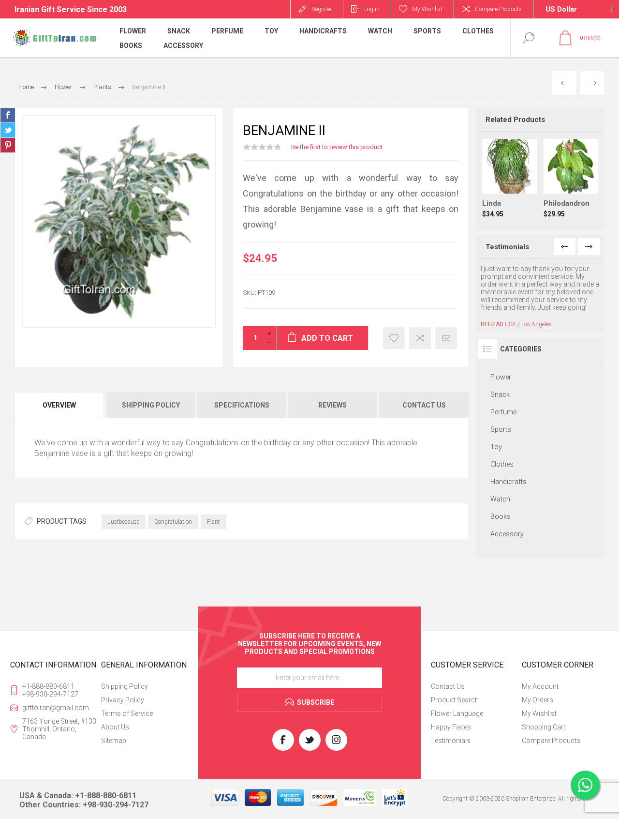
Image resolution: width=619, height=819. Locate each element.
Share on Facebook (7, 115)
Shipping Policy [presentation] (151, 405)
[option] (540, 296)
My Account (540, 686)
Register (321, 9)
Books (500, 516)
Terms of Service (127, 713)
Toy (496, 447)
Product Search (455, 700)
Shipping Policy (124, 686)
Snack (500, 394)
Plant (213, 521)
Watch (500, 499)
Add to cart (519, 169)
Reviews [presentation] (332, 405)
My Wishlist (539, 713)
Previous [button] (564, 246)
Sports (500, 429)
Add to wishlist (394, 338)
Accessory (507, 534)
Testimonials (451, 740)
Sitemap (113, 740)
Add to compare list (420, 338)
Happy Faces (451, 727)
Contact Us (448, 686)
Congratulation (173, 521)
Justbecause (123, 521)
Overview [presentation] (59, 405)
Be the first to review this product (337, 147)
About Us (115, 727)
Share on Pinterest (7, 145)
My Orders (537, 700)
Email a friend (446, 338)
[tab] (60, 405)
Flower (500, 377)
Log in (372, 9)
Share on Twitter (7, 130)
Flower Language (457, 713)
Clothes (502, 464)
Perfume (503, 412)
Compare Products (498, 9)
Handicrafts (508, 481)
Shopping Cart (543, 727)
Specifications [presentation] (241, 405)
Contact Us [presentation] (424, 405)
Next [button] (589, 246)
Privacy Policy (122, 700)
